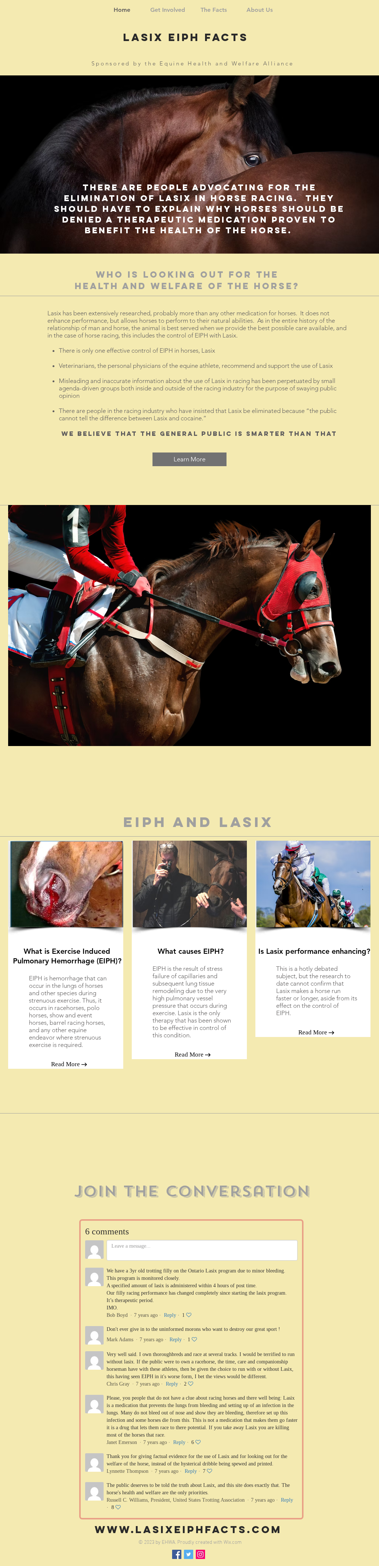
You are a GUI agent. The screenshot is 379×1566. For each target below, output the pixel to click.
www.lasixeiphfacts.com (188, 1529)
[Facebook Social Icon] (176, 1554)
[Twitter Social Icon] (188, 1554)
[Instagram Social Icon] (200, 1554)
